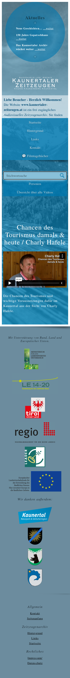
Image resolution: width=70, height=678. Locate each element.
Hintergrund (35, 130)
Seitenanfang (35, 618)
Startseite (35, 122)
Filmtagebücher (37, 155)
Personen (35, 183)
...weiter (48, 28)
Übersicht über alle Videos (35, 192)
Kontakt (35, 147)
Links (35, 139)
